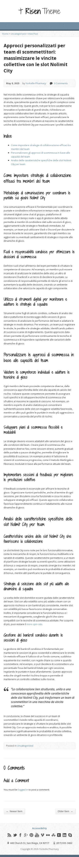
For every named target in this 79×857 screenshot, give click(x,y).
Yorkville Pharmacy (36, 83)
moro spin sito (34, 624)
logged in (23, 789)
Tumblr (59, 835)
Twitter (15, 835)
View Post (33, 33)
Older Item (65, 811)
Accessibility (39, 828)
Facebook (20, 835)
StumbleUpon (53, 835)
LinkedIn (64, 835)
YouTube (37, 835)
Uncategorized (18, 33)
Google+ (26, 835)
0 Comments (51, 83)
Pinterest (31, 835)
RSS (9, 835)
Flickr (48, 835)
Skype (70, 835)
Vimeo (42, 835)
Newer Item (14, 811)
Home (5, 33)
